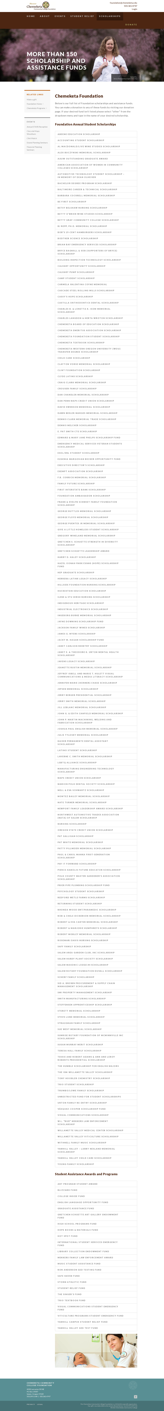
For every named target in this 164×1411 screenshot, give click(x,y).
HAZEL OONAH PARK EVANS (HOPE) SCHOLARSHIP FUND (88, 564)
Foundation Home (34, 104)
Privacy (31, 1404)
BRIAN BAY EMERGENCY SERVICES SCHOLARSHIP (87, 244)
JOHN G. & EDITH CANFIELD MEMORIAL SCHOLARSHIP (90, 713)
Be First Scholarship (72, 201)
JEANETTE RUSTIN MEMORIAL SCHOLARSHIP (85, 667)
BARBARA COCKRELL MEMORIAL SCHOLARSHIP (86, 195)
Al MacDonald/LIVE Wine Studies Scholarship (89, 146)
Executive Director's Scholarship (81, 465)
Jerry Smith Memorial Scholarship (82, 701)
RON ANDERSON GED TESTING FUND (80, 1270)
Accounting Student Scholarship (81, 140)
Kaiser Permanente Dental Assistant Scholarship (83, 742)
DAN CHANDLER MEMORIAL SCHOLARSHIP (83, 395)
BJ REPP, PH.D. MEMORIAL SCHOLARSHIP (82, 226)
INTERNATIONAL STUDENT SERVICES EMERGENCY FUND (88, 1243)
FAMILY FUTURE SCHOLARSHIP (76, 483)
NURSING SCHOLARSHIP (72, 824)
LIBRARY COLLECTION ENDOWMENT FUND (83, 1251)
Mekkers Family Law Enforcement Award (85, 1257)
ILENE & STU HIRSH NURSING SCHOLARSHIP (84, 597)
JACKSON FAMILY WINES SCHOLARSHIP (81, 627)
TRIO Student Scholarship (76, 1084)
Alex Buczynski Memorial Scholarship (84, 152)
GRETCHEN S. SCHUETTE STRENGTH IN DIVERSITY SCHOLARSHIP (88, 543)
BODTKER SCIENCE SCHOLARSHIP (78, 238)
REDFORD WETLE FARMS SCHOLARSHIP (81, 897)
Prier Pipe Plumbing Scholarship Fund (84, 885)
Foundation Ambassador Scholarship (84, 496)
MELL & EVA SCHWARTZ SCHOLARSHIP (81, 790)
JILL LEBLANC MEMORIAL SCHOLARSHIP (82, 707)
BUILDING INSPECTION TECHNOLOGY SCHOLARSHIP (89, 260)
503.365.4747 (130, 6)
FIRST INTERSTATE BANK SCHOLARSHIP (82, 490)
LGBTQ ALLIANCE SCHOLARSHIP (77, 762)
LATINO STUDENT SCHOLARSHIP (77, 750)
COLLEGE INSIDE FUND (71, 1196)
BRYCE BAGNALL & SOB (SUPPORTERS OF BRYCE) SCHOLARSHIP (87, 252)
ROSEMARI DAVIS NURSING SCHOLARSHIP (83, 940)
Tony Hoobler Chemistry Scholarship (84, 1078)
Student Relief (82, 16)
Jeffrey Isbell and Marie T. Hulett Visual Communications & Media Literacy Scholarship (90, 675)
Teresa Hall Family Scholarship (80, 1051)
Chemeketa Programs (36, 108)
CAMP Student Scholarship (76, 278)
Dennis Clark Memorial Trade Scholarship (87, 419)
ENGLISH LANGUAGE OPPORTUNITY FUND (83, 1202)
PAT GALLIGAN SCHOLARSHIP (76, 836)
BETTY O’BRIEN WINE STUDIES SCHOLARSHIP (85, 214)
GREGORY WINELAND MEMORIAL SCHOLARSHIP (86, 535)
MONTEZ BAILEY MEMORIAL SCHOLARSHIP (84, 796)
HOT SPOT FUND (68, 1236)
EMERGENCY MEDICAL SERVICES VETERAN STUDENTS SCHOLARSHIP (90, 445)
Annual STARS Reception (37, 127)
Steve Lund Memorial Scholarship (81, 1017)
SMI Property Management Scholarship (85, 992)
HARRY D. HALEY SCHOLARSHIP (77, 557)
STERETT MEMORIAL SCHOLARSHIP (79, 1011)
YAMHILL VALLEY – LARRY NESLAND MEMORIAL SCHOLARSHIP (86, 1150)
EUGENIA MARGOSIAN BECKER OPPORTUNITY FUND (89, 459)
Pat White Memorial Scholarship (80, 842)
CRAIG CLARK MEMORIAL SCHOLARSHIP (82, 382)
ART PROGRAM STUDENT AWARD (78, 1184)
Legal (40, 1404)
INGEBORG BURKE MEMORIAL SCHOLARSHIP (84, 615)
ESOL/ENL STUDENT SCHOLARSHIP (79, 453)
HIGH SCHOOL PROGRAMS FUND (77, 1224)
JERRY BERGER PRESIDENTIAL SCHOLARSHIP (85, 695)
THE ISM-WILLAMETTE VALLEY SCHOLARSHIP (85, 1072)
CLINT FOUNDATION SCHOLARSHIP (79, 370)
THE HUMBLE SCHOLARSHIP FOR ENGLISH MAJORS (88, 1066)
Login (134, 9)
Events (60, 16)
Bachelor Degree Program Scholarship (85, 183)
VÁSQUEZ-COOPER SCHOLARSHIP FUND (82, 1109)
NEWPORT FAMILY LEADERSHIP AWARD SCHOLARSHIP (90, 808)
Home (31, 16)
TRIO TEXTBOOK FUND (72, 1300)
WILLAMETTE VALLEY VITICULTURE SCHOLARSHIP (88, 1136)
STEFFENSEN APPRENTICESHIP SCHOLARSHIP (85, 1005)
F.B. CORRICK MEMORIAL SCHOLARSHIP (82, 477)
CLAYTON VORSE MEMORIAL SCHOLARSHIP (84, 364)
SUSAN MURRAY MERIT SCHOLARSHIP (80, 1044)
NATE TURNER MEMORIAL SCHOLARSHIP (82, 802)
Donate (131, 24)
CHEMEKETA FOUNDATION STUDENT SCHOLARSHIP (89, 336)
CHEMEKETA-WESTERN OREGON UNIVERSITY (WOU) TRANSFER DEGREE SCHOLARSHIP (89, 350)
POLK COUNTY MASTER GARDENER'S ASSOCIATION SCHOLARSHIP (89, 877)
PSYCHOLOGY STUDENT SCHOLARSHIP (81, 891)
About (45, 16)
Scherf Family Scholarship (76, 977)
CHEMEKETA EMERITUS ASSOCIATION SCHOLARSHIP (89, 330)
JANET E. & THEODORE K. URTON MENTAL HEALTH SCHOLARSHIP (88, 653)
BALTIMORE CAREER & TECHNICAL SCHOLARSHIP (87, 189)
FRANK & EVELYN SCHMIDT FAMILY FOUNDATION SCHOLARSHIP (87, 503)
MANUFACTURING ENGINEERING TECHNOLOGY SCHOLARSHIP (86, 770)
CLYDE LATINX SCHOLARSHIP (75, 376)
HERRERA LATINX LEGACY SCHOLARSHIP (82, 578)
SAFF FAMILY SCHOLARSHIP (74, 946)
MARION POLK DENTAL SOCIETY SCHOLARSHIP (86, 784)
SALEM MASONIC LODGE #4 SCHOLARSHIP (83, 965)
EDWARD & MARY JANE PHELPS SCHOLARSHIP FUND (89, 437)
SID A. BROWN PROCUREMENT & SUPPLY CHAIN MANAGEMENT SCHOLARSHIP (86, 984)
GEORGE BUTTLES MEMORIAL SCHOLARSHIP (84, 511)
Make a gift (32, 99)
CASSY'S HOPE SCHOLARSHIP (75, 296)
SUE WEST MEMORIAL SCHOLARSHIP (80, 1029)
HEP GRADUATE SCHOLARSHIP (76, 572)
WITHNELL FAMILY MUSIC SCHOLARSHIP (82, 1142)
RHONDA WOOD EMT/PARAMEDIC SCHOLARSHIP (87, 910)
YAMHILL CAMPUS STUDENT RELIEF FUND (83, 1322)
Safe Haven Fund (69, 1276)
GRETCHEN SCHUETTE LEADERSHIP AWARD (83, 551)
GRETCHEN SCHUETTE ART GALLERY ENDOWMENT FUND (88, 1216)
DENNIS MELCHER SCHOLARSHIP (77, 425)
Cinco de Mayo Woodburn (33, 132)
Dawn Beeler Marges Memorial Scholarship (88, 413)
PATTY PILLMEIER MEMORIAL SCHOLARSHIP (84, 848)
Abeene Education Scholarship (79, 134)
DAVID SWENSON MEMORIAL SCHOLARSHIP (84, 407)
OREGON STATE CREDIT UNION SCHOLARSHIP (85, 830)
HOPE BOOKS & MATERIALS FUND (78, 1230)
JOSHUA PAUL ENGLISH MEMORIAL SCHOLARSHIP (88, 729)
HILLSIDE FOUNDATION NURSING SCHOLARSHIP (87, 585)
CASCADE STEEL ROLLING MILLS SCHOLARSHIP (86, 290)
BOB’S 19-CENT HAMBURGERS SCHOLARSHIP (85, 232)
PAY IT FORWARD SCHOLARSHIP (77, 864)
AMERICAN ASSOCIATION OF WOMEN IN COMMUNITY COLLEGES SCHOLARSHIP (90, 166)
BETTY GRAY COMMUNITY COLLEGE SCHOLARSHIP (88, 220)
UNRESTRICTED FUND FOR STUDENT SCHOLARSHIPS (89, 1096)
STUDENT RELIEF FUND (71, 1288)
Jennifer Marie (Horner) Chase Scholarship (87, 683)
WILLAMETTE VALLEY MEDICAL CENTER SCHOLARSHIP (91, 1130)
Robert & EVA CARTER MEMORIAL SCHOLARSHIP (88, 922)
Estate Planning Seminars (37, 142)
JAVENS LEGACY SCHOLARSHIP (76, 661)
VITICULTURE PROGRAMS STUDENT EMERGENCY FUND (91, 1316)
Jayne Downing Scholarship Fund (81, 621)
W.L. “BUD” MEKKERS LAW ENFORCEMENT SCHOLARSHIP (83, 1122)
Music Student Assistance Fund (79, 1263)
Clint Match (32, 138)
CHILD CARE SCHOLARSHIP (74, 358)
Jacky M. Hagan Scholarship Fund (81, 640)
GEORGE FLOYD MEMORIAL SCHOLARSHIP (83, 517)
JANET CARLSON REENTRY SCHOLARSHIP (83, 646)
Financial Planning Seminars (34, 148)
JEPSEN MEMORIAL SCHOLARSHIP (78, 689)
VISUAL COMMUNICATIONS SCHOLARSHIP (83, 1115)
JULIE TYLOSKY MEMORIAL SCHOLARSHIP (83, 735)
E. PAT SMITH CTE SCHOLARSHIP (77, 431)
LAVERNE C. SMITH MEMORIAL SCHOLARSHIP (85, 756)
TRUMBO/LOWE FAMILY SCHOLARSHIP (81, 1090)
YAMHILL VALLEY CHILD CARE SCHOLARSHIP (85, 1158)
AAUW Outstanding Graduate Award (83, 159)
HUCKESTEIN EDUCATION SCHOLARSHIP (82, 591)
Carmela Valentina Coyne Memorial (82, 284)
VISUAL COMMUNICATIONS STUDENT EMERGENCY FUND (88, 1308)
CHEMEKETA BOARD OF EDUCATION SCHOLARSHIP (88, 324)
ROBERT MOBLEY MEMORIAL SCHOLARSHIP (84, 934)
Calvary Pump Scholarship (76, 272)
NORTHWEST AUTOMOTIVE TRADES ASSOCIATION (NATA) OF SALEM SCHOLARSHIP (88, 816)
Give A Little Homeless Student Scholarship (88, 529)
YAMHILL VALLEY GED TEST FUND (78, 1328)
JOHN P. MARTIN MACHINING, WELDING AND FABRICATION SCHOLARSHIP (85, 721)
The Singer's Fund (70, 1294)
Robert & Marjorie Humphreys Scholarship (87, 928)
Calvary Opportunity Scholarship (82, 266)
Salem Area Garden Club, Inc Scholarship (86, 952)
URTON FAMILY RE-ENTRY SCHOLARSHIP (82, 1103)
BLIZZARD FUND (67, 1190)
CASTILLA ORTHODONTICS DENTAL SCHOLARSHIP (88, 303)
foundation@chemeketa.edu (123, 2)
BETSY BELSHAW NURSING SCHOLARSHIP (82, 208)
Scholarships (110, 16)
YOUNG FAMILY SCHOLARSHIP (76, 1164)
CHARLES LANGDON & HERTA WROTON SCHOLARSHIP (90, 318)
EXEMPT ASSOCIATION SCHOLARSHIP (80, 471)
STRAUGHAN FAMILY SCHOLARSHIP (79, 1023)
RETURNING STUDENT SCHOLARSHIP (80, 903)
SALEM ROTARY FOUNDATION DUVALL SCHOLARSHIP (90, 971)
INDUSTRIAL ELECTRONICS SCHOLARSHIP (83, 609)
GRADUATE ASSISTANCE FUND (76, 1208)
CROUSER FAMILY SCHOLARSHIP (77, 388)
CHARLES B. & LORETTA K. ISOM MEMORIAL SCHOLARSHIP (84, 310)
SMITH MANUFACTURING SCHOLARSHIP (82, 998)
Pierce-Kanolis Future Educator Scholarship (89, 870)
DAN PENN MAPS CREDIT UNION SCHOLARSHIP (86, 401)
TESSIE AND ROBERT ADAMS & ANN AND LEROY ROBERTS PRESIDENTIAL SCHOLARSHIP (86, 1058)
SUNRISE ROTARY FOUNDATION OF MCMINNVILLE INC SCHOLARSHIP (90, 1037)
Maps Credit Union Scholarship (79, 778)
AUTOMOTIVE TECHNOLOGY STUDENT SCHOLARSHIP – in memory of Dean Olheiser (91, 175)
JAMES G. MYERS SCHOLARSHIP (77, 634)
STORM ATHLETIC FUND (72, 1282)
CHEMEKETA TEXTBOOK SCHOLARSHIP (81, 342)
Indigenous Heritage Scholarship (81, 603)
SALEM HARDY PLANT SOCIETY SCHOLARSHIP (85, 959)
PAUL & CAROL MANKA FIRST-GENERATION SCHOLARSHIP (84, 856)
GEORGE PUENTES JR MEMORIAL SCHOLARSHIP (86, 523)
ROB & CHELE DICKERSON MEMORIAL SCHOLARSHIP (89, 916)
